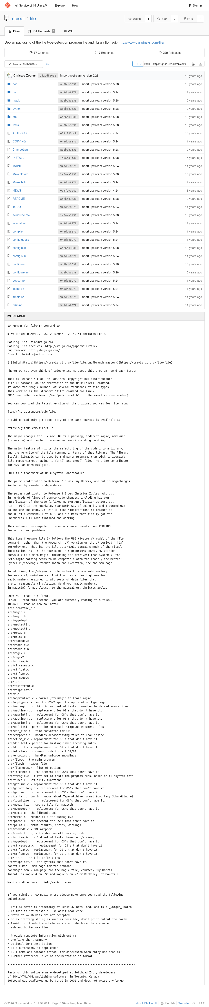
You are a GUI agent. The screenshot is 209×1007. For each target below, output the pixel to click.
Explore (60, 5)
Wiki (70, 31)
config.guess (21, 239)
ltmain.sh (18, 297)
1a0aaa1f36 (68, 157)
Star (164, 19)
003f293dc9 (68, 133)
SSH (147, 64)
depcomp (19, 280)
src (15, 117)
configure (19, 264)
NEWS (17, 190)
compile (18, 231)
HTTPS (137, 64)
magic (16, 100)
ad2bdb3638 (48, 75)
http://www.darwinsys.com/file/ (141, 42)
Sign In (197, 5)
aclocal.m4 (20, 223)
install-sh (18, 289)
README (19, 198)
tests (16, 125)
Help (75, 5)
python (17, 108)
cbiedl (18, 18)
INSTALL (18, 158)
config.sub (19, 256)
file (33, 18)
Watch (137, 19)
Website (183, 1003)
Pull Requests (43, 31)
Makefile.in (20, 182)
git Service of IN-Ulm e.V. (31, 5)
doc (15, 84)
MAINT (17, 166)
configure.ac (21, 272)
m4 (15, 92)
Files (16, 31)
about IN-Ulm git (146, 1003)
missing (17, 305)
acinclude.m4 (21, 215)
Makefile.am (20, 174)
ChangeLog (20, 149)
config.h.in (19, 248)
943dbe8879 (68, 92)
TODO (17, 207)
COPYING (19, 141)
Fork (190, 19)
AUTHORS (20, 133)
